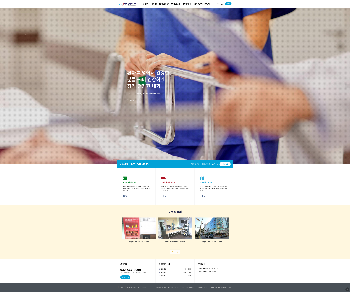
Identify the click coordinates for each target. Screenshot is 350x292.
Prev (2, 86)
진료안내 (154, 4)
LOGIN (228, 4)
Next (347, 86)
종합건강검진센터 (164, 4)
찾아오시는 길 (125, 277)
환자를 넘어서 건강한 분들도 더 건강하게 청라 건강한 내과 (148, 79)
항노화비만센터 (187, 4)
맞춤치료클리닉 (198, 4)
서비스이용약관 (142, 287)
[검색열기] (221, 4)
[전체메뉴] (217, 4)
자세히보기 (132, 100)
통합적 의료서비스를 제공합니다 (207, 271)
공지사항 (201, 264)
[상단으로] (347, 289)
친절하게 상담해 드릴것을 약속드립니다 (209, 269)
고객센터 (207, 4)
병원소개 (145, 4)
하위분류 (149, 4)
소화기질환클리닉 (176, 4)
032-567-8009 (140, 164)
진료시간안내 (164, 264)
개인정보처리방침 (131, 287)
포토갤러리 (175, 212)
